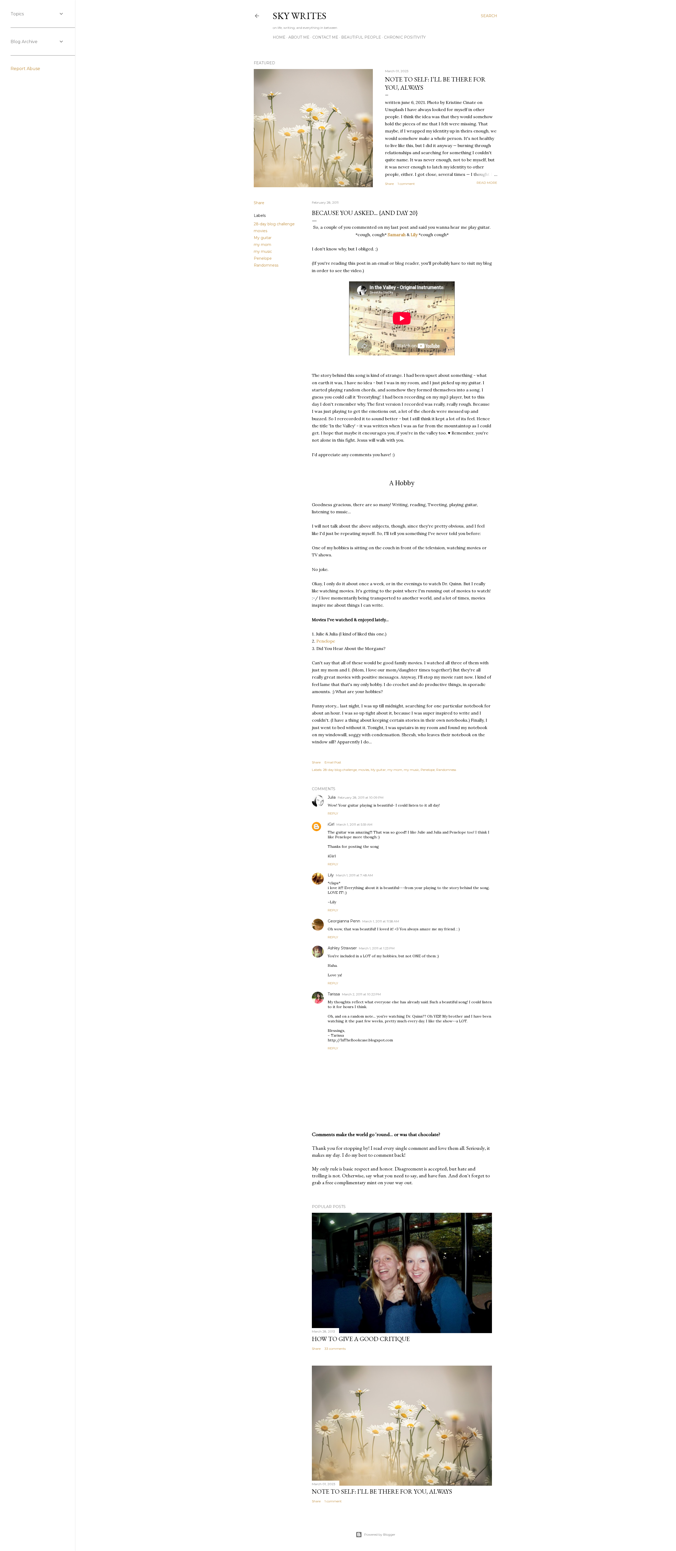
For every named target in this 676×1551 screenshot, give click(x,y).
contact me (325, 37)
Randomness (266, 265)
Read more (487, 183)
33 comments (335, 1349)
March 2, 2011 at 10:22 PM (361, 994)
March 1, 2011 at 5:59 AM (354, 824)
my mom (262, 244)
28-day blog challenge (274, 224)
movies (260, 230)
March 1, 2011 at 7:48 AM (354, 875)
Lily (414, 234)
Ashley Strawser (342, 948)
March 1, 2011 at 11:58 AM (380, 921)
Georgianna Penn (344, 921)
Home (279, 37)
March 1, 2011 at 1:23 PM (377, 948)
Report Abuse (25, 68)
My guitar (262, 237)
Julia (332, 797)
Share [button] (389, 184)
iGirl (331, 824)
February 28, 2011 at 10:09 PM (360, 797)
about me (298, 37)
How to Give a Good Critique (361, 1339)
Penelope (263, 258)
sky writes (299, 16)
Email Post (333, 762)
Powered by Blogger (379, 1534)
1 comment (406, 184)
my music (263, 251)
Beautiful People (361, 37)
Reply (333, 813)
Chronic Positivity (405, 37)
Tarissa (334, 994)
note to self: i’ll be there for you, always (382, 1491)
